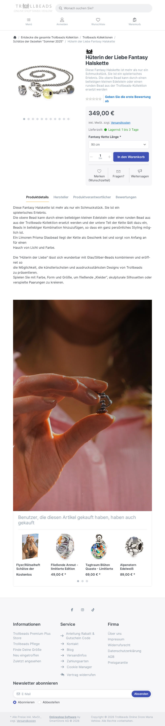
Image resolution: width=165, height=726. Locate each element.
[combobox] (103, 8)
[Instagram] (82, 609)
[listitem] (46, 82)
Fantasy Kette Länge (104, 137)
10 (64, 119)
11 (68, 119)
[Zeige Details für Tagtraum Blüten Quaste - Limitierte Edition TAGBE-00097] (100, 546)
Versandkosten (120, 122)
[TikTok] (93, 609)
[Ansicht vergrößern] (46, 82)
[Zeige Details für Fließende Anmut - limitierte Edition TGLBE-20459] (65, 546)
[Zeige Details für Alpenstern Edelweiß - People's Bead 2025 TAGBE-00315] (134, 546)
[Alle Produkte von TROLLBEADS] (89, 51)
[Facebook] (72, 609)
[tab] (37, 197)
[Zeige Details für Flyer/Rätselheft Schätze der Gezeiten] (30, 546)
